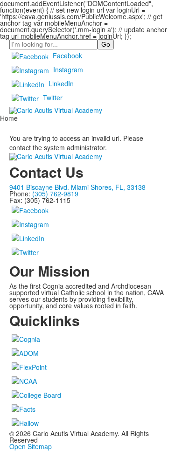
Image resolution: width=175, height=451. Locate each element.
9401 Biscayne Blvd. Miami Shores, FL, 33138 (77, 187)
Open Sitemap (30, 446)
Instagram (68, 69)
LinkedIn (61, 83)
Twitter (53, 97)
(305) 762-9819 (55, 193)
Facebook (67, 55)
